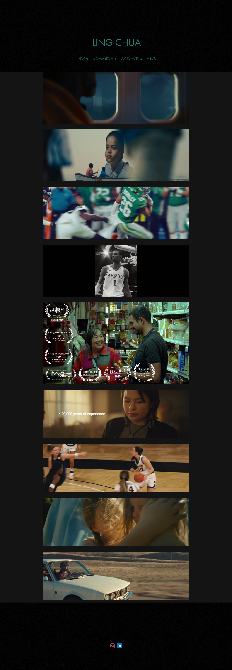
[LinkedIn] (119, 645)
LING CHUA (118, 43)
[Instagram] (112, 645)
